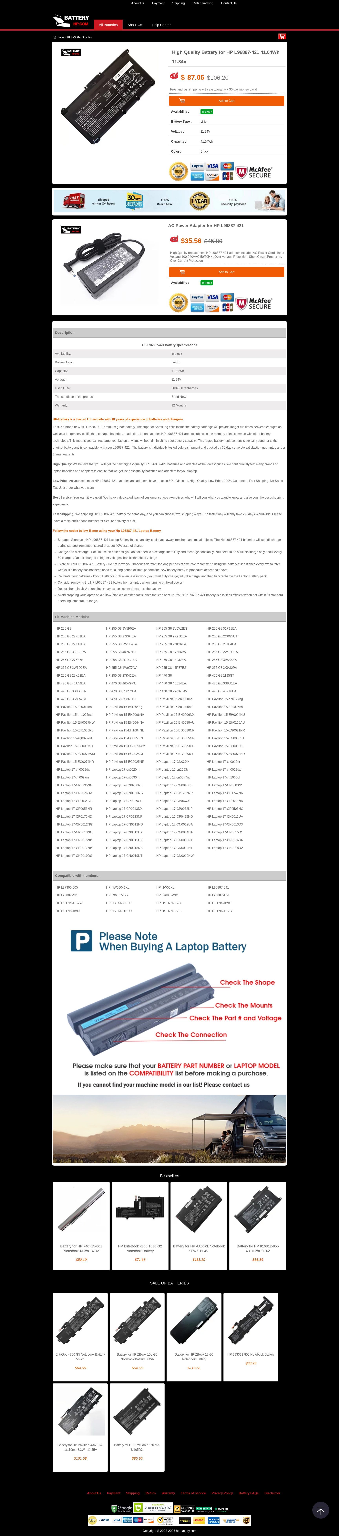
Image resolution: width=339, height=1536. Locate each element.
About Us (137, 3)
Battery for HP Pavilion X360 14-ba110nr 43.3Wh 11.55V (80, 1447)
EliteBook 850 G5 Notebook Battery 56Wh (80, 1357)
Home (61, 37)
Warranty (168, 1493)
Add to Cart (226, 100)
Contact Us (229, 3)
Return (151, 1493)
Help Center (161, 25)
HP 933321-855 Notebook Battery (250, 1354)
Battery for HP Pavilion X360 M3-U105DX (137, 1447)
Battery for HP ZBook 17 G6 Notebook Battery (194, 1357)
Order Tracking (203, 3)
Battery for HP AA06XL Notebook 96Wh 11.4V (199, 1248)
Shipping (178, 3)
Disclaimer (272, 1493)
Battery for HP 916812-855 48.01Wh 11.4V (258, 1248)
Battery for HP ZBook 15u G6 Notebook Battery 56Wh (137, 1357)
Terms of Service (193, 1493)
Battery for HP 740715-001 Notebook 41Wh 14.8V (81, 1248)
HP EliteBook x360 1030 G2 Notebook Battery (140, 1248)
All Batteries (108, 25)
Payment (158, 3)
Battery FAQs (249, 1493)
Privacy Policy (222, 1493)
